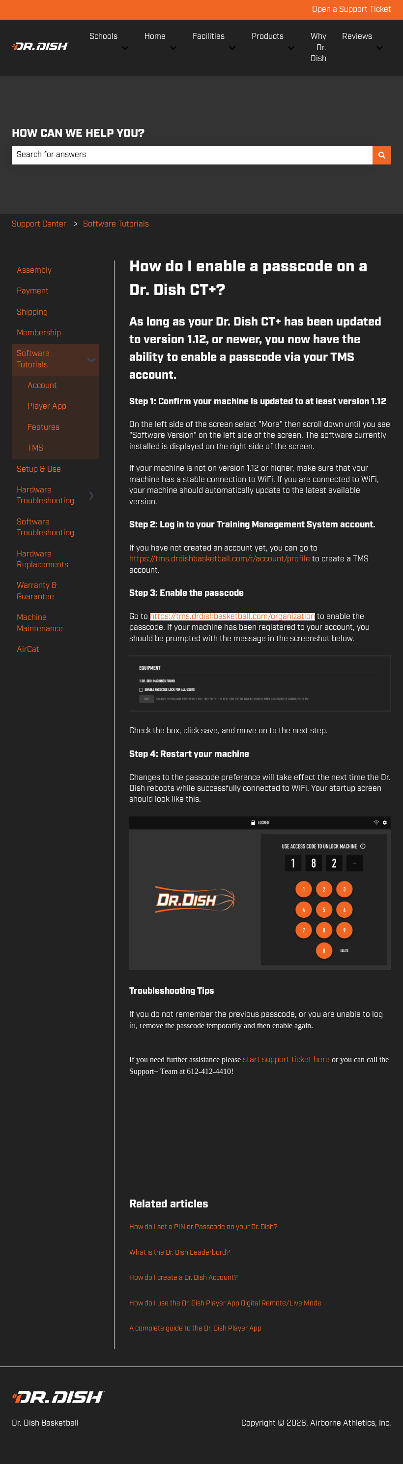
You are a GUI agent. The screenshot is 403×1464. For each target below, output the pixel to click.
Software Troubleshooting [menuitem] (45, 528)
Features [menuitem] (43, 427)
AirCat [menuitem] (28, 649)
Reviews (357, 36)
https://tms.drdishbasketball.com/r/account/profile (219, 559)
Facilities (209, 36)
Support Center (39, 224)
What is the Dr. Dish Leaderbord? (179, 1253)
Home (155, 36)
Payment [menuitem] (33, 291)
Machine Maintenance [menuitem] (40, 623)
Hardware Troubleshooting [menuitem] (45, 496)
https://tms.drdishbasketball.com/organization (232, 616)
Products (268, 36)
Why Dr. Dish (318, 48)
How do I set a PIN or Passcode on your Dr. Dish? (203, 1227)
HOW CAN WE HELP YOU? (78, 134)
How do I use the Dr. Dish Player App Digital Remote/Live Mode (225, 1303)
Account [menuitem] (42, 386)
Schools (103, 36)
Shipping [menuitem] (32, 312)
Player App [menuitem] (47, 406)
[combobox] (192, 155)
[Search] (382, 155)
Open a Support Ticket (351, 9)
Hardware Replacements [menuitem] (42, 560)
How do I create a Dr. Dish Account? (183, 1278)
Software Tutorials (116, 224)
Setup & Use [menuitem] (39, 469)
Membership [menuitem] (39, 333)
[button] (91, 355)
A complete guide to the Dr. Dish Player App (195, 1329)
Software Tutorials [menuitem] (33, 359)
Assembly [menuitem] (34, 270)
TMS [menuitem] (35, 448)
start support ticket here (286, 1060)
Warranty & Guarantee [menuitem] (37, 591)
